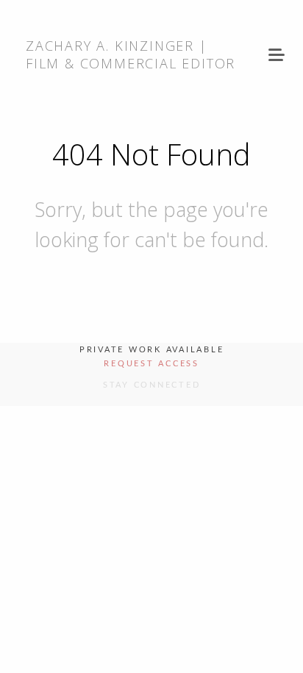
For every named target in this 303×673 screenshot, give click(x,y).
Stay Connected (152, 385)
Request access (151, 364)
